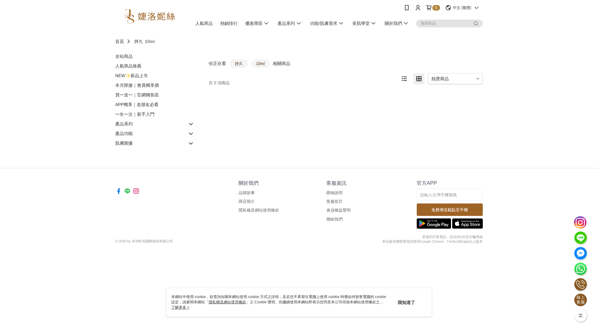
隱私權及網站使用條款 (259, 210)
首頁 (119, 41)
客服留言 (334, 201)
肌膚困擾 (124, 143)
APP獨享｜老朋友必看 (137, 104)
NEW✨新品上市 (131, 75)
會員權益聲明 (338, 210)
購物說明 (334, 192)
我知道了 (406, 302)
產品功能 (124, 133)
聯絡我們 (334, 219)
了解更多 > (180, 307)
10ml (149, 41)
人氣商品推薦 (128, 65)
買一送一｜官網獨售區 (137, 94)
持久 (138, 41)
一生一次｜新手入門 (134, 114)
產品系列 (124, 123)
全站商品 (124, 56)
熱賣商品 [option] (440, 78)
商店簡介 (247, 201)
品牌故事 (247, 192)
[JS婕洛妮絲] (149, 16)
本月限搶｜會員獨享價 (137, 85)
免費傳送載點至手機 (449, 210)
